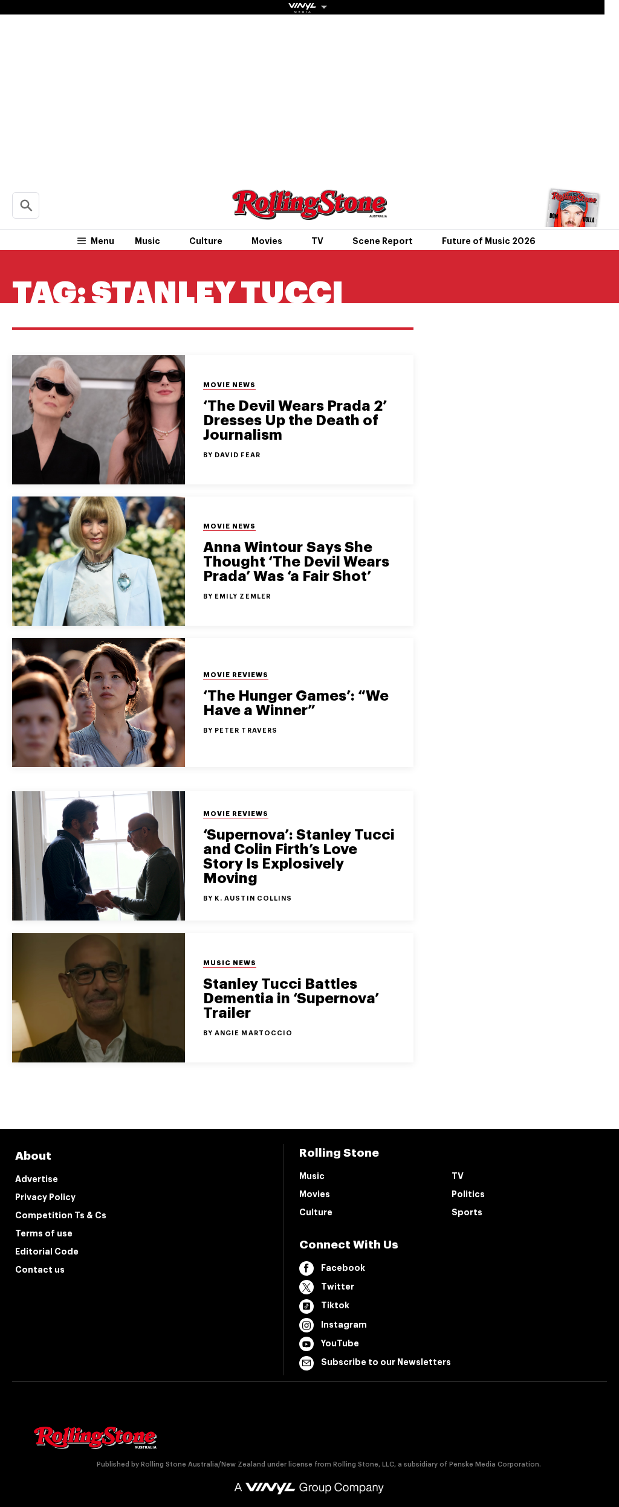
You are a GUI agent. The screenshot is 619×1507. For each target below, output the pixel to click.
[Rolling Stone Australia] (309, 214)
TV (317, 241)
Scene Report (382, 241)
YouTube (340, 1343)
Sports (467, 1212)
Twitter (337, 1286)
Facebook (343, 1268)
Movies (266, 241)
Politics (468, 1194)
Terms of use (44, 1233)
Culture (205, 241)
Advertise (36, 1179)
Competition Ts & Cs (60, 1215)
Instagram (344, 1324)
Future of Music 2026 (489, 241)
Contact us (40, 1269)
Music (147, 241)
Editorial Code (47, 1251)
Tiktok (335, 1305)
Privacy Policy (45, 1197)
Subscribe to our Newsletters (386, 1362)
